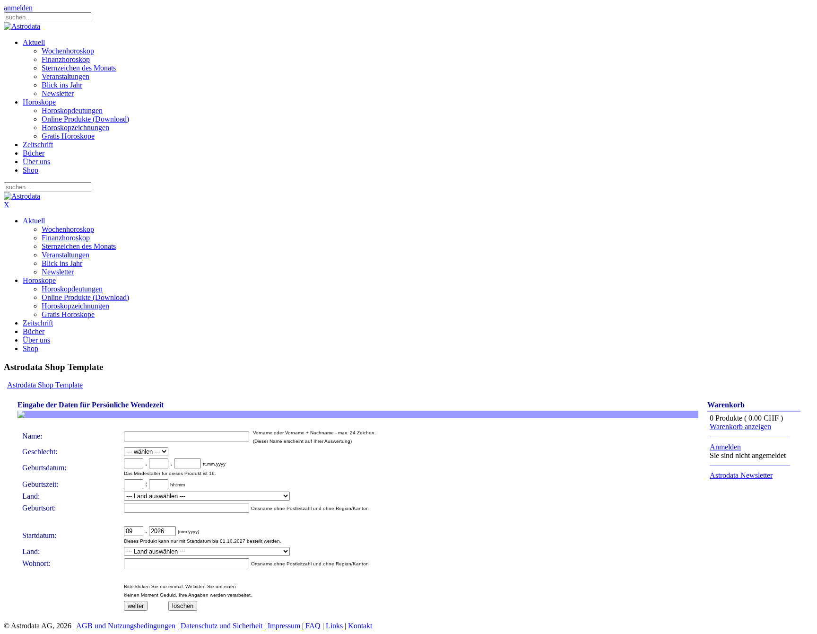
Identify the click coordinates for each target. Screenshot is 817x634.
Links (334, 626)
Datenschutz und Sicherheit (221, 626)
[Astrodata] (22, 26)
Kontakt (360, 626)
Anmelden (725, 447)
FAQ (313, 626)
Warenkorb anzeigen (740, 427)
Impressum (284, 626)
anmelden (18, 8)
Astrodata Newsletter (741, 475)
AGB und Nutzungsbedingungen (125, 626)
